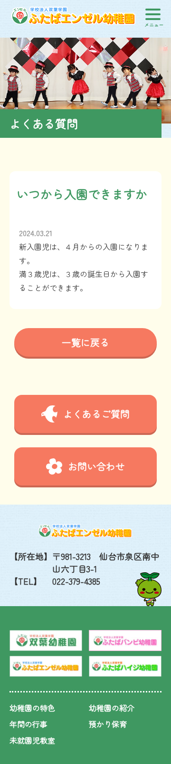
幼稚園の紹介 (111, 707)
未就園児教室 (32, 740)
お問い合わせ (96, 466)
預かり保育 (108, 724)
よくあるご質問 (96, 414)
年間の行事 (29, 724)
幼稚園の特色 (32, 707)
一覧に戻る (85, 342)
